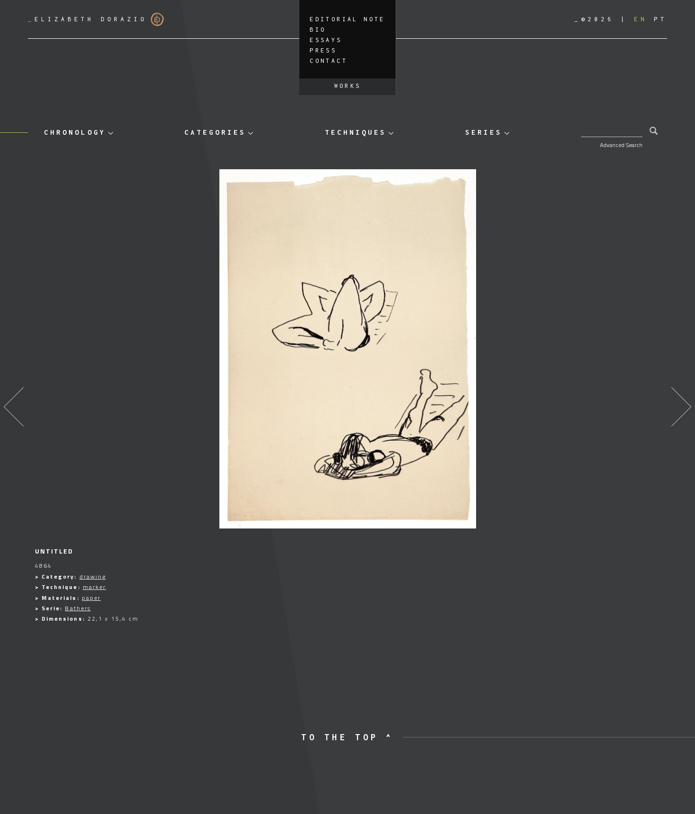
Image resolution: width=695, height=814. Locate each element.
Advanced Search (621, 144)
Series (483, 132)
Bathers (78, 608)
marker (94, 586)
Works (347, 85)
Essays (326, 39)
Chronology (74, 132)
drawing (92, 576)
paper (91, 597)
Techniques (355, 132)
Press (323, 50)
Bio (318, 29)
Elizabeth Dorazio (87, 19)
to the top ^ (347, 737)
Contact (329, 60)
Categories (215, 132)
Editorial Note (347, 19)
